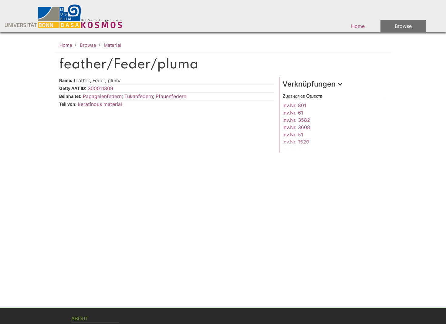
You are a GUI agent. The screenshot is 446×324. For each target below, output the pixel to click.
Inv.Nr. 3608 (296, 127)
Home (358, 26)
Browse (403, 26)
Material (112, 45)
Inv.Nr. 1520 (295, 142)
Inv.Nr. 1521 (295, 149)
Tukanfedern (138, 96)
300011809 (100, 88)
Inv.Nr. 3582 (296, 120)
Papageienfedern (102, 96)
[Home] (67, 16)
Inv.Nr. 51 (292, 134)
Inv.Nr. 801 (294, 105)
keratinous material (100, 104)
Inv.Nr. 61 (292, 113)
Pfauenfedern (171, 96)
